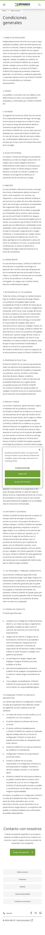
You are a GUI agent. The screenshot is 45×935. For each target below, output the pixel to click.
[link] (5, 11)
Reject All (22, 474)
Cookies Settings (22, 468)
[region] (22, 467)
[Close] (39, 449)
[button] (16, 11)
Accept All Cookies (22, 482)
